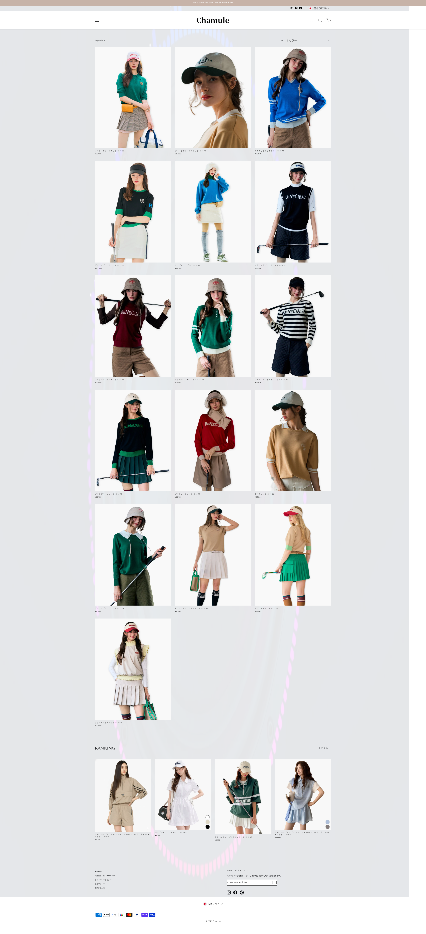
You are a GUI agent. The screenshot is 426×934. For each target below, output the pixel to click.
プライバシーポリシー (103, 880)
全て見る (323, 748)
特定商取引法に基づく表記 (105, 876)
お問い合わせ (100, 888)
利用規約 (98, 871)
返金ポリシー (100, 884)
